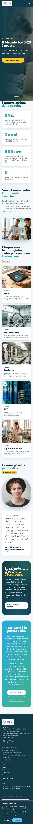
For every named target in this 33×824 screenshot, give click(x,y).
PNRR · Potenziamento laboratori (11, 752)
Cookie (4, 770)
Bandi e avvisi (6, 757)
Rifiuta (6, 820)
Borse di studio (6, 760)
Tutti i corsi (6, 261)
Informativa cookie (11, 816)
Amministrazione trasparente (10, 750)
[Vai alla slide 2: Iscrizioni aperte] (16, 96)
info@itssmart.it (9, 742)
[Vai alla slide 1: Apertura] (14, 96)
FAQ (3, 762)
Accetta (17, 820)
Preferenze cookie (7, 778)
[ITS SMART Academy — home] (7, 3)
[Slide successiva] (21, 96)
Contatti (4, 775)
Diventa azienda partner (16, 606)
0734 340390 (8, 740)
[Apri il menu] (29, 3)
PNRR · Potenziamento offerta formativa (13, 755)
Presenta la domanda (13, 60)
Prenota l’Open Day (16, 699)
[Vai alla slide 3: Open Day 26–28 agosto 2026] (18, 96)
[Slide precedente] (12, 96)
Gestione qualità (6, 765)
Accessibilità (5, 772)
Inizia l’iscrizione (16, 692)
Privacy (4, 767)
